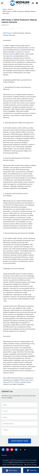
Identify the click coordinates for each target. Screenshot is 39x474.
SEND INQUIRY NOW (19, 441)
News (10, 9)
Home (5, 9)
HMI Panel (6, 33)
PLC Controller (15, 382)
